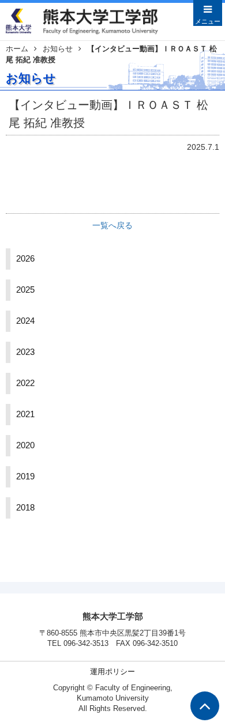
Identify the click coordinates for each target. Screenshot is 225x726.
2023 (25, 352)
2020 (25, 445)
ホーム (17, 49)
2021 (25, 414)
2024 (25, 321)
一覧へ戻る (112, 225)
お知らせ (58, 49)
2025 (25, 289)
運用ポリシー (112, 672)
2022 (25, 383)
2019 (25, 476)
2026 (25, 258)
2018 (25, 507)
